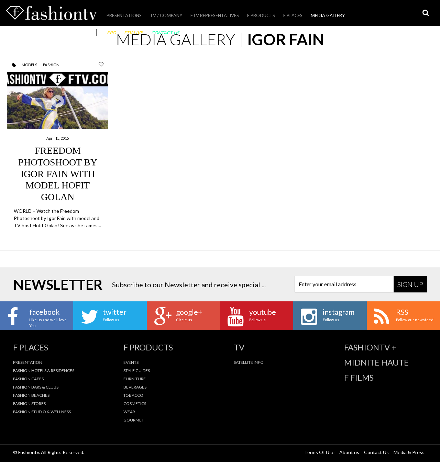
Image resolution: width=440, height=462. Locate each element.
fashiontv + (370, 347)
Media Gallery (328, 15)
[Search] (426, 13)
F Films (359, 377)
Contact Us (165, 32)
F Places (292, 15)
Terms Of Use (319, 452)
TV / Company (166, 15)
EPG (111, 32)
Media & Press (409, 452)
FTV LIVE (133, 32)
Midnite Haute (376, 362)
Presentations (124, 15)
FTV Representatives (214, 15)
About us (349, 452)
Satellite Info (249, 362)
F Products (261, 15)
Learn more (57, 150)
